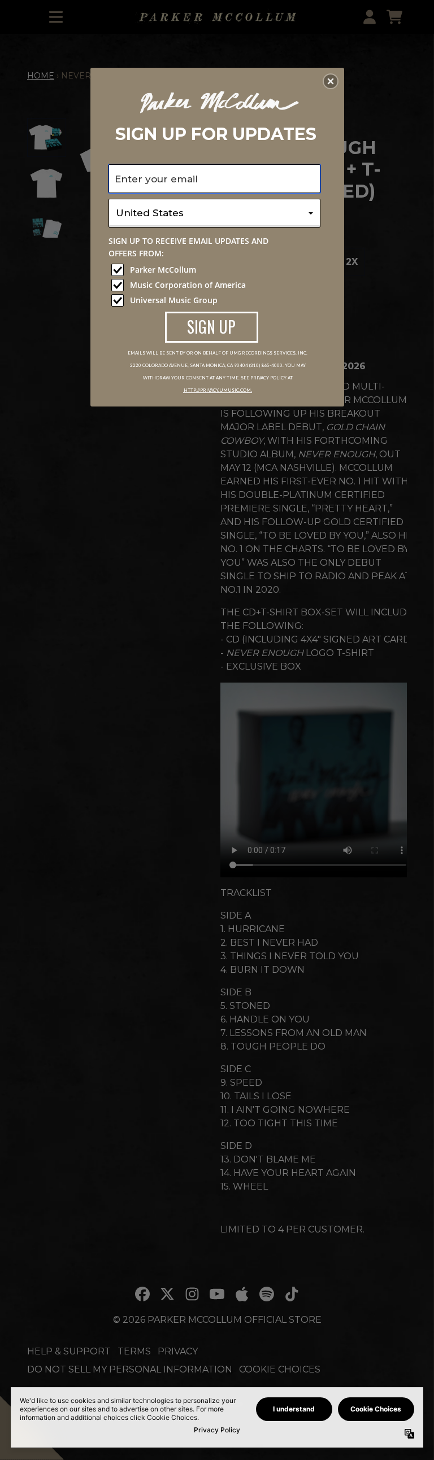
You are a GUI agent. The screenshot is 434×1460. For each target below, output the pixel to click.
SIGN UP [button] (211, 326)
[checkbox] (215, 270)
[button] (330, 81)
